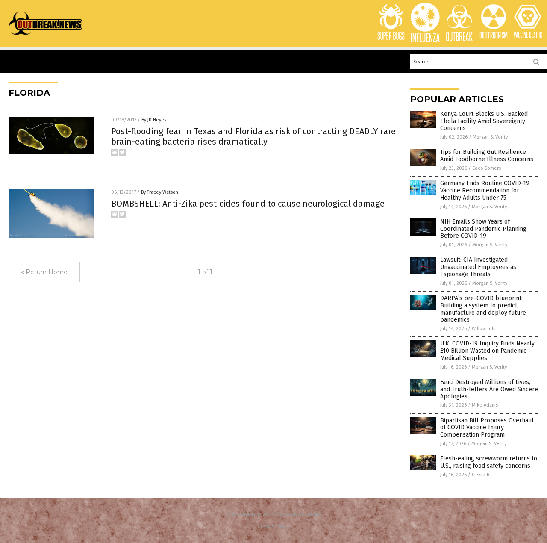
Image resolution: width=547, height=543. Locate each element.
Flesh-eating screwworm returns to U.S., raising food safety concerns (488, 462)
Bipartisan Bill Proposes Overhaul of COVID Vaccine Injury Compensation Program (487, 428)
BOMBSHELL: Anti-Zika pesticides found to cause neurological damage (248, 203)
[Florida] (45, 35)
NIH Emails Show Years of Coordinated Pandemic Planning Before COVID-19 (483, 229)
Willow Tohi (484, 328)
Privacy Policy (273, 526)
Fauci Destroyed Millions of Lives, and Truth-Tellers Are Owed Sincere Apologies (489, 389)
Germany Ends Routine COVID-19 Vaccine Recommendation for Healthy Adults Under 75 (484, 190)
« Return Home (44, 272)
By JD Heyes (153, 120)
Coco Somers (486, 168)
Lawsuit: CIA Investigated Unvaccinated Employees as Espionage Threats (478, 267)
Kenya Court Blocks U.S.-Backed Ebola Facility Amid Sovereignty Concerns (484, 121)
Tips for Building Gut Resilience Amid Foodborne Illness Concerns (486, 155)
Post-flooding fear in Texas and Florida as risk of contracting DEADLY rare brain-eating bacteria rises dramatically (253, 136)
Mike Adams (485, 405)
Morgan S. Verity (490, 137)
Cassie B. (481, 475)
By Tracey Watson (159, 192)
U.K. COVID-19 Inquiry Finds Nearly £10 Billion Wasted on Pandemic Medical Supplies (487, 351)
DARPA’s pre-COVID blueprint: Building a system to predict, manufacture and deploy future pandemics (483, 309)
